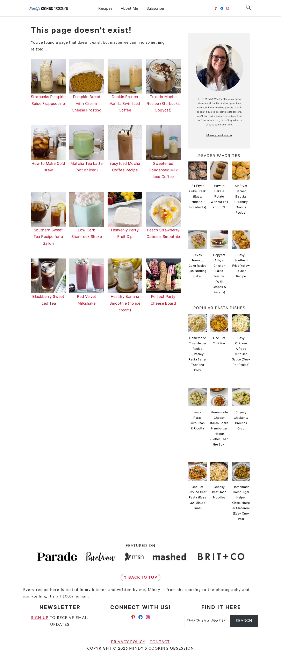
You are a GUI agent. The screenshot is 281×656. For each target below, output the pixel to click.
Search (244, 621)
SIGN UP (40, 618)
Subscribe (155, 8)
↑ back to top (140, 577)
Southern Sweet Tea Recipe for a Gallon (48, 237)
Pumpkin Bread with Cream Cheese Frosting (86, 103)
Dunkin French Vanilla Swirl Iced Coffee (125, 103)
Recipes (105, 8)
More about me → (219, 135)
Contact (160, 642)
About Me (129, 8)
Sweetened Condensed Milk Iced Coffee (163, 170)
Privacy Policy (128, 642)
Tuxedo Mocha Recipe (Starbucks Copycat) (163, 103)
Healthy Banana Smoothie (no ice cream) (124, 303)
